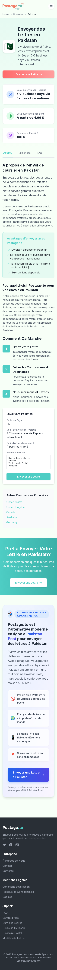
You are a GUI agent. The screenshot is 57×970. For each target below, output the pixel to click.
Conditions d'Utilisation (16, 886)
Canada (10, 512)
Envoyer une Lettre (27, 74)
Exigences (25, 152)
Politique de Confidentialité (18, 891)
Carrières (8, 870)
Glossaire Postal (12, 933)
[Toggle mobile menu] (51, 6)
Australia (11, 517)
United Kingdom (15, 507)
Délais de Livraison (14, 928)
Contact (7, 865)
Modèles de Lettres (14, 938)
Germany (11, 522)
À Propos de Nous (14, 860)
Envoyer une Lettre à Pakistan (26, 775)
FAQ (39, 152)
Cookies (7, 896)
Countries (18, 14)
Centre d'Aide (11, 917)
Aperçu (7, 152)
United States (14, 502)
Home (6, 14)
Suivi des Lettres (12, 922)
